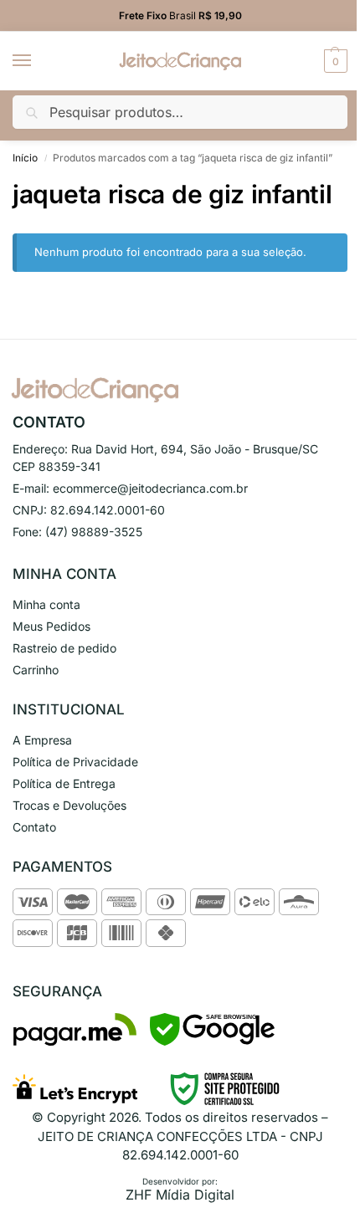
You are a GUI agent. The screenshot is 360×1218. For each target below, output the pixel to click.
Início (25, 157)
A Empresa (42, 740)
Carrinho (36, 670)
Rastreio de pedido (64, 648)
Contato (34, 827)
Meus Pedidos (51, 626)
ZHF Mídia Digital (180, 1194)
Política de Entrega (64, 783)
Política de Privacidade (75, 762)
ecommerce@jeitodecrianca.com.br (150, 488)
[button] (333, 61)
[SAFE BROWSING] (212, 1041)
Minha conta (46, 604)
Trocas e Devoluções (69, 805)
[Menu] (38, 61)
